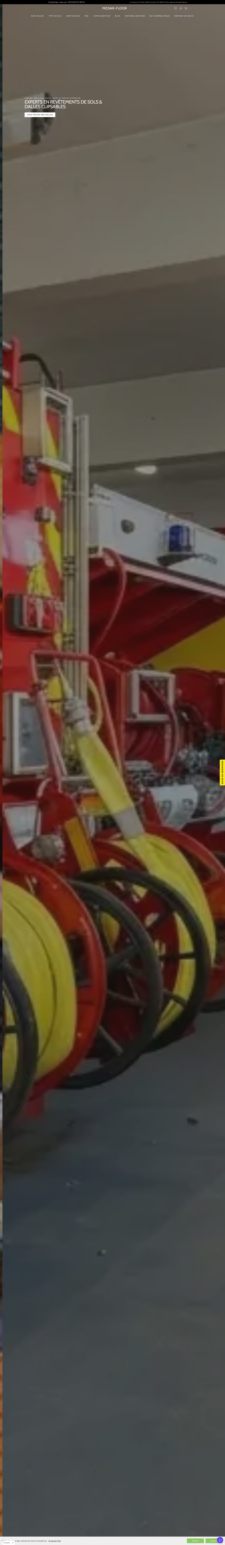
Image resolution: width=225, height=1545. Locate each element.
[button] (175, 8)
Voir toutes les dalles (39, 115)
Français (7, 1543)
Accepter (214, 1541)
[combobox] (8, 1542)
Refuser (195, 1541)
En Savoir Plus (55, 1541)
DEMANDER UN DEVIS (222, 772)
